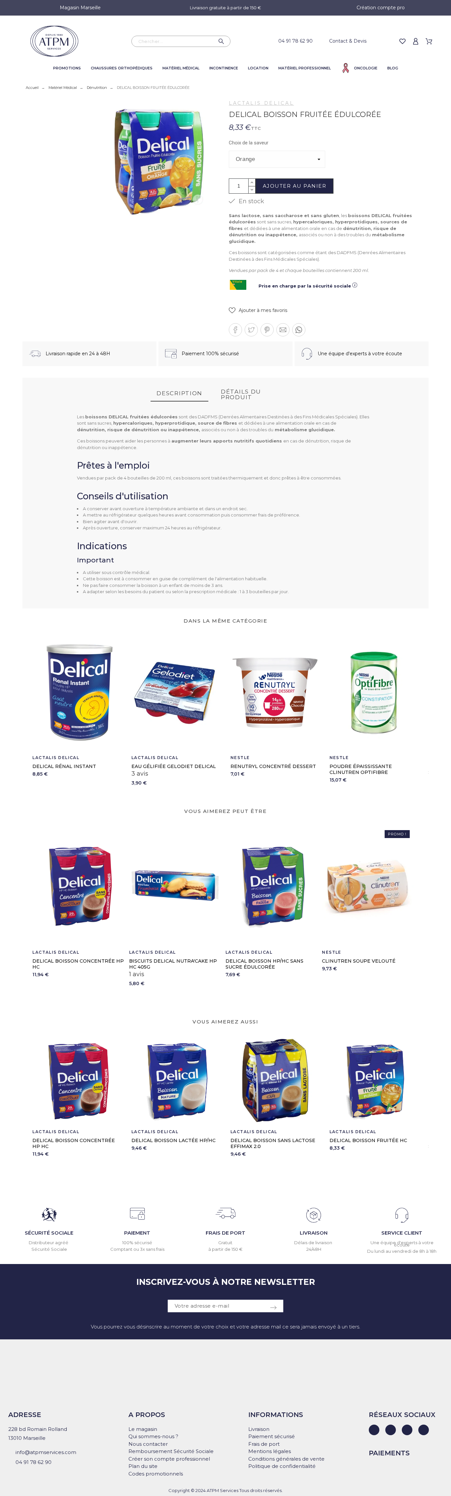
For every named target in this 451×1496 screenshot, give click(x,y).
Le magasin (142, 1429)
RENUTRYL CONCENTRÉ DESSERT (273, 766)
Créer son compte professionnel (169, 1459)
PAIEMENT (137, 1233)
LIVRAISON (314, 1233)
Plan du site (142, 1466)
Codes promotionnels (155, 1474)
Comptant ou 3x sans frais (137, 1249)
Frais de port (264, 1444)
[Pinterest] (423, 1430)
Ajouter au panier (295, 186)
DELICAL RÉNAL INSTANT (64, 766)
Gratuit (225, 1242)
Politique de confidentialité (282, 1466)
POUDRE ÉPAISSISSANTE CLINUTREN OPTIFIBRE (361, 769)
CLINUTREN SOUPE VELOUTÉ (359, 961)
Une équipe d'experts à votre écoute (402, 1243)
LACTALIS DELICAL (261, 103)
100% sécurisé (137, 1242)
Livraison (258, 1429)
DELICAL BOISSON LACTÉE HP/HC (173, 1140)
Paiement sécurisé (271, 1436)
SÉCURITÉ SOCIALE (49, 1233)
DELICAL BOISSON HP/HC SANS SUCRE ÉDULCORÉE (264, 964)
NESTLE (240, 757)
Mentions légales (269, 1451)
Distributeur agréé (49, 1242)
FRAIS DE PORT (225, 1233)
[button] (258, 310)
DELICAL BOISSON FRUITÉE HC (368, 1140)
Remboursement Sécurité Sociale (171, 1451)
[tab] (179, 394)
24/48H (313, 1249)
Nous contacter (148, 1444)
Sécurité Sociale (49, 1249)
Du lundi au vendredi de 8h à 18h (401, 1251)
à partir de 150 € (225, 1249)
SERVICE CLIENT (401, 1233)
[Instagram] (407, 1430)
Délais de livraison (313, 1242)
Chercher (222, 41)
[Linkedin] (374, 1430)
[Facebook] (390, 1430)
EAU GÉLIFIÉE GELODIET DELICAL (173, 766)
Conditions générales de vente (286, 1459)
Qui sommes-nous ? (153, 1436)
